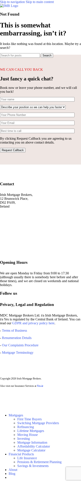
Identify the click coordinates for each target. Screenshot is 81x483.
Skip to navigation (13, 2)
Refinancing (25, 427)
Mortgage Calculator (31, 450)
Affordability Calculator (33, 446)
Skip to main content (40, 2)
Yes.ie (40, 385)
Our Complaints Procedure (20, 345)
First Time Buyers (29, 419)
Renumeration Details (17, 338)
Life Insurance (27, 458)
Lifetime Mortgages (30, 431)
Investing (23, 438)
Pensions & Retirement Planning (39, 462)
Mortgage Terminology (17, 352)
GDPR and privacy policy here (33, 323)
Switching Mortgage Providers (38, 423)
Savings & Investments (33, 466)
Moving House (27, 435)
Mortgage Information (32, 442)
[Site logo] (9, 6)
